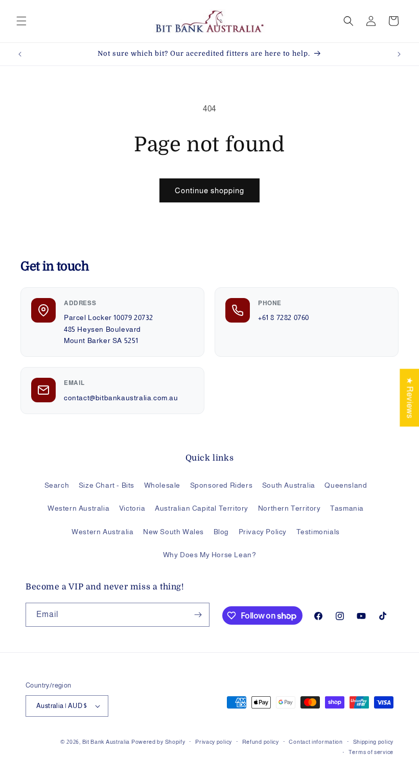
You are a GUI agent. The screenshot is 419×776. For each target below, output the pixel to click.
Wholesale (162, 485)
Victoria (132, 508)
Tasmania (347, 508)
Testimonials (318, 532)
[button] (21, 21)
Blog (221, 532)
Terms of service (370, 752)
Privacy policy (213, 742)
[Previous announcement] (20, 54)
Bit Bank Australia (106, 742)
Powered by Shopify (158, 742)
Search (56, 485)
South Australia (288, 485)
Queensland (345, 485)
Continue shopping (209, 190)
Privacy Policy (263, 532)
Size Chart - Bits (106, 485)
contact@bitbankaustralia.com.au (121, 398)
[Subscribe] (198, 615)
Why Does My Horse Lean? (210, 555)
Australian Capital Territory (201, 508)
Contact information (315, 742)
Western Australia (78, 508)
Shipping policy (373, 742)
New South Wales (173, 532)
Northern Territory (289, 508)
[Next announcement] (399, 54)
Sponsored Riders (221, 485)
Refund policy (260, 742)
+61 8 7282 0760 (283, 317)
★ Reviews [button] (409, 397)
